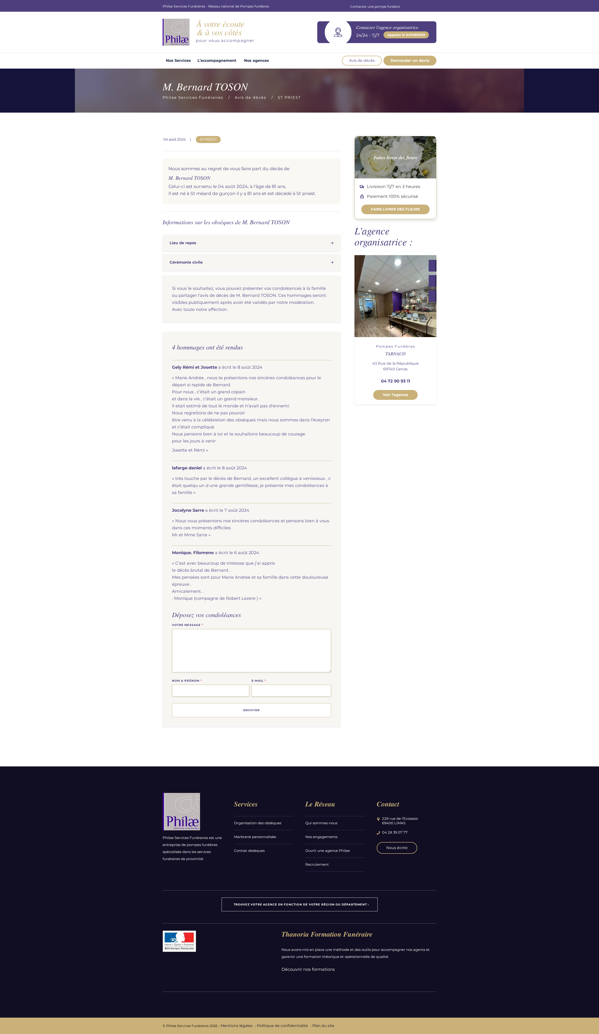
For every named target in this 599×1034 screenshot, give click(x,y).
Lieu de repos (183, 243)
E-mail (259, 680)
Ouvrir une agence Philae (327, 850)
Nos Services (178, 60)
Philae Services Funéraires (193, 97)
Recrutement (317, 864)
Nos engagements (321, 837)
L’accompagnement (216, 60)
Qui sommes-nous (321, 823)
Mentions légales (236, 1025)
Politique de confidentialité (282, 1025)
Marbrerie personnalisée (255, 837)
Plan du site (323, 1025)
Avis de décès (362, 60)
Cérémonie (186, 262)
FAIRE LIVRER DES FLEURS (395, 209)
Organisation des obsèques (257, 823)
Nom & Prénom (187, 680)
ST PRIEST (289, 97)
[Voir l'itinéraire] (432, 296)
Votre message (187, 625)
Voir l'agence (395, 395)
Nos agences (256, 60)
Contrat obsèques (249, 850)
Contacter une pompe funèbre (375, 6)
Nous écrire (397, 848)
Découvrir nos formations (308, 969)
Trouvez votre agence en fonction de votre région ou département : (301, 904)
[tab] (251, 243)
